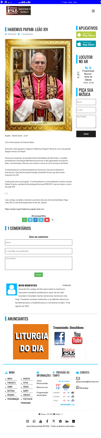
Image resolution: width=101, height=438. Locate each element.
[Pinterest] (60, 421)
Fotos (25, 382)
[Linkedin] (67, 421)
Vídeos (26, 386)
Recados (10, 394)
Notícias (11, 390)
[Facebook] (47, 421)
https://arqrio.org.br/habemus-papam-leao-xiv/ (24, 209)
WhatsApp (84, 388)
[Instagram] (27, 421)
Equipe (25, 390)
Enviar (38, 275)
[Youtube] (40, 421)
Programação (13, 398)
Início (9, 378)
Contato (26, 394)
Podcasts (11, 382)
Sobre (9, 386)
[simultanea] (68, 337)
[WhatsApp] (34, 421)
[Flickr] (73, 421)
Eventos (26, 378)
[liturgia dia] (31, 337)
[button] (93, 11)
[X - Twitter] (54, 421)
